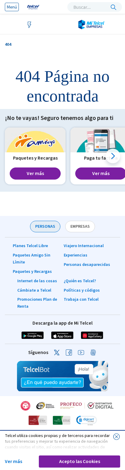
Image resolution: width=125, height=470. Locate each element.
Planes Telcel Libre (30, 246)
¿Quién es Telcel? (80, 281)
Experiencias (75, 255)
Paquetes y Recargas (32, 272)
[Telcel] (32, 7)
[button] (113, 156)
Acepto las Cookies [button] (79, 461)
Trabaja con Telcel (81, 299)
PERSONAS (45, 226)
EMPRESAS (80, 226)
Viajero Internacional (84, 246)
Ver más (13, 461)
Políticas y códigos (82, 290)
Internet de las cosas (37, 281)
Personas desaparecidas (87, 265)
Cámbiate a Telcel (34, 290)
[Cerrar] (116, 436)
